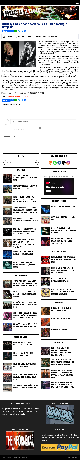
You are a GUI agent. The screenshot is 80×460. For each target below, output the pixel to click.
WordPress (76, 457)
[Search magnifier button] (36, 162)
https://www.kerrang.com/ (18, 96)
